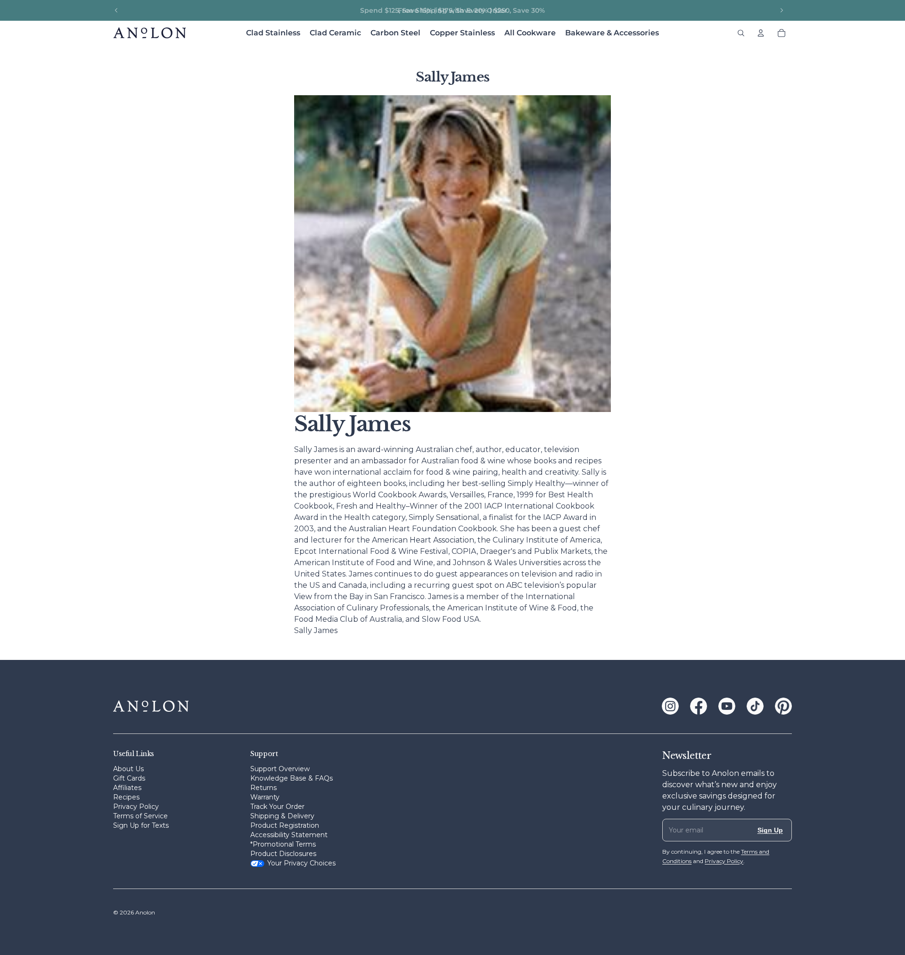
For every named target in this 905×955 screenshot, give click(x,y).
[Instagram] (670, 706)
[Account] (760, 33)
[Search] (741, 33)
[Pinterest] (783, 706)
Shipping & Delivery (282, 816)
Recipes (126, 797)
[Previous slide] (116, 10)
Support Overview (280, 769)
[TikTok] (755, 706)
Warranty (265, 797)
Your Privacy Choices (301, 863)
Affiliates (127, 787)
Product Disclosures (283, 853)
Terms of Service (140, 816)
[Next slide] (781, 10)
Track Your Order (277, 806)
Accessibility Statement (289, 835)
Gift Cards (129, 778)
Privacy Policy (136, 806)
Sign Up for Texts (141, 825)
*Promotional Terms (283, 844)
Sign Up (770, 830)
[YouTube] (726, 706)
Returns (263, 787)
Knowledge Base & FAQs (291, 778)
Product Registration (284, 825)
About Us (128, 769)
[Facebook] (698, 706)
